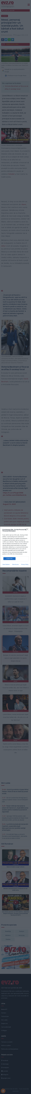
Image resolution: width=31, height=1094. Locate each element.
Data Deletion (6, 564)
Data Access (15, 564)
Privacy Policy (24, 564)
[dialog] (15, 547)
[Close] (27, 529)
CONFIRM (9, 558)
